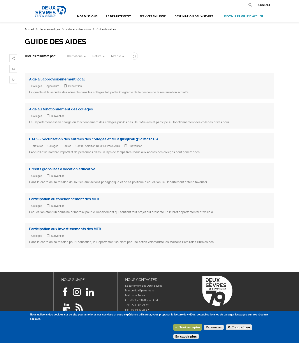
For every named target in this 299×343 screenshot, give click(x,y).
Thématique (75, 56)
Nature (97, 56)
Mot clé (116, 56)
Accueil (29, 29)
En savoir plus (186, 336)
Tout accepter (187, 327)
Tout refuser (239, 327)
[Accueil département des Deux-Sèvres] (51, 16)
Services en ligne (50, 29)
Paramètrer (214, 327)
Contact (264, 5)
